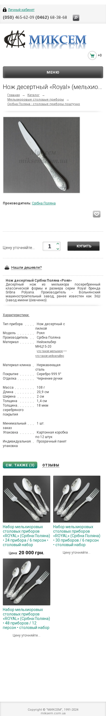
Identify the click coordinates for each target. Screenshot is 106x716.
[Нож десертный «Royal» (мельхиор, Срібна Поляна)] (43, 156)
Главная (13, 95)
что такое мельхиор (50, 351)
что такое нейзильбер (49, 355)
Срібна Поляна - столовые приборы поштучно (43, 104)
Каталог (33, 95)
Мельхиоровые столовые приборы (35, 99)
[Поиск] (76, 18)
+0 (100, 55)
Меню (53, 72)
